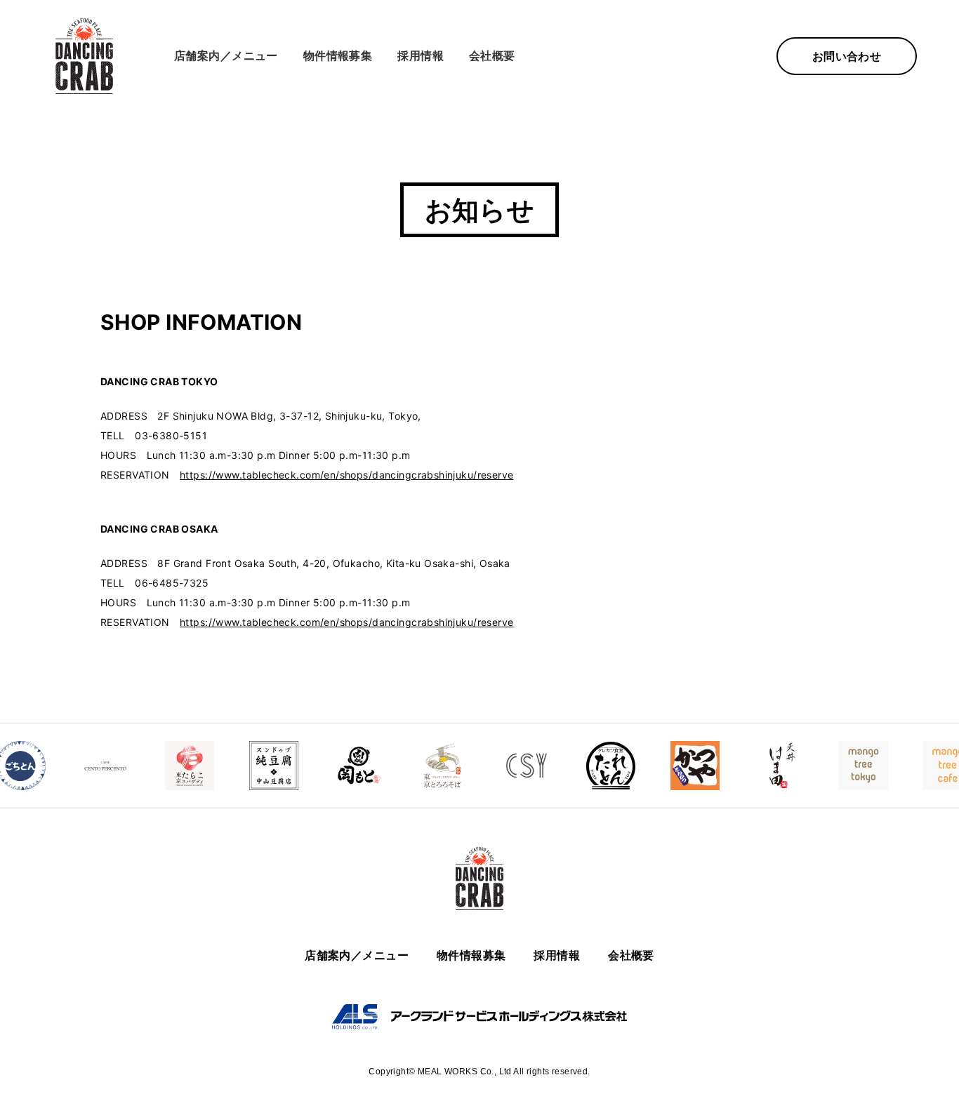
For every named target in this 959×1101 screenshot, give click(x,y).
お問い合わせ (847, 56)
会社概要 (492, 55)
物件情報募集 (338, 55)
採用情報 (420, 55)
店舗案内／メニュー (226, 55)
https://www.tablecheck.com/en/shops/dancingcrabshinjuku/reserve (346, 475)
